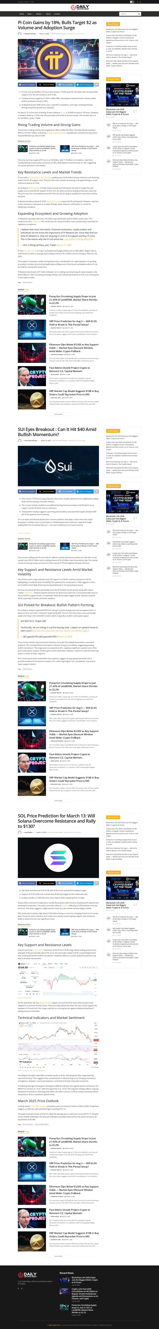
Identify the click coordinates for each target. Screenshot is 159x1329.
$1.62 (63, 112)
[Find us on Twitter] (140, 2)
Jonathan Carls (56, 398)
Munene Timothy (30, 34)
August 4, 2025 (34, 153)
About (48, 14)
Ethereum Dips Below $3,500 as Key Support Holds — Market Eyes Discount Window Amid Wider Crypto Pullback (74, 348)
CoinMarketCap (26, 998)
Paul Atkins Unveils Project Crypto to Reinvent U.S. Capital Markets (69, 369)
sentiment (28, 593)
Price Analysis (28, 1124)
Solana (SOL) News (41, 1124)
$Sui (57, 630)
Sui (48, 525)
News (29, 14)
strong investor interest (56, 133)
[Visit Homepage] (79, 7)
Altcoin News (27, 282)
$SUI (39, 630)
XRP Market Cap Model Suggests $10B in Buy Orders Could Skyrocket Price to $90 (74, 392)
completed (36, 221)
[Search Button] (139, 14)
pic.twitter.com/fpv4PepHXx (79, 239)
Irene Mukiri (55, 374)
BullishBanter (34, 188)
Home (22, 14)
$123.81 (64, 905)
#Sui (52, 630)
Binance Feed (56, 34)
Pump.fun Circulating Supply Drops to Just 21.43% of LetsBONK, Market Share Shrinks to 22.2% (42, 148)
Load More (58, 414)
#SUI (33, 630)
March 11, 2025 (63, 245)
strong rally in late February (40, 177)
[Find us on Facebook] (137, 2)
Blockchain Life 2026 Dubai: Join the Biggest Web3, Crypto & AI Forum (117, 111)
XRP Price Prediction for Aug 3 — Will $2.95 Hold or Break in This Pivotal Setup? (85, 148)
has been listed (30, 251)
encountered (38, 950)
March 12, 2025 (44, 34)
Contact (57, 14)
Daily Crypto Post (54, 1325)
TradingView (41, 1070)
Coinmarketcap (26, 533)
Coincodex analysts (38, 1106)
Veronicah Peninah (57, 354)
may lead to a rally (53, 201)
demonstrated (45, 1003)
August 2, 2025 (77, 153)
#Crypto (46, 630)
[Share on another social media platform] (96, 85)
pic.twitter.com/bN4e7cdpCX (74, 630)
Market (38, 14)
